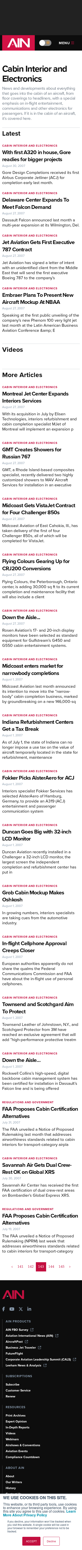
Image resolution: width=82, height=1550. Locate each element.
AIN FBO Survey (17, 1330)
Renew (10, 1396)
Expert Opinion (16, 1421)
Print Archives (16, 1415)
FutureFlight (14, 1353)
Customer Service (18, 1390)
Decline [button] (51, 1541)
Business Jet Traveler (21, 1347)
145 (62, 1266)
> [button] (70, 1266)
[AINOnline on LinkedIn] (29, 1309)
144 (51, 1266)
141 (20, 1266)
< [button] (12, 1266)
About (10, 1476)
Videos (11, 1433)
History (11, 1488)
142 (31, 1266)
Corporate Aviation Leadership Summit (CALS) (38, 1359)
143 (41, 1266)
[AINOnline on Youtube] (11, 1309)
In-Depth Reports (18, 1427)
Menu (64, 43)
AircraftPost (14, 1342)
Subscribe (12, 1384)
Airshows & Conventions (23, 1445)
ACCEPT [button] (31, 1541)
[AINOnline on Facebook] (3, 1309)
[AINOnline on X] (21, 1309)
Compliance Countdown (23, 1457)
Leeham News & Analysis (23, 1365)
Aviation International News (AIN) (29, 1336)
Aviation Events (17, 1451)
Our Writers (14, 1482)
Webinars (12, 1439)
